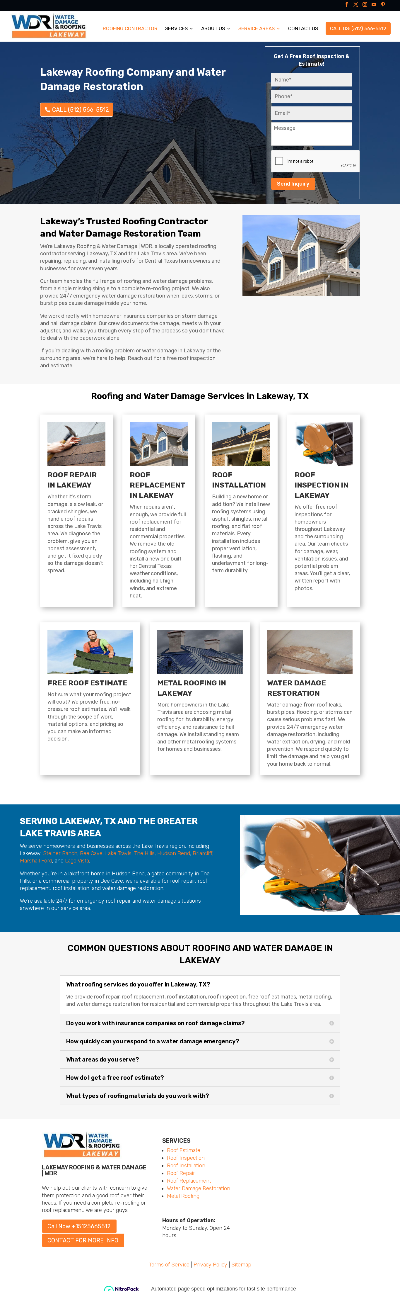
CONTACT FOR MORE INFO (82, 1240)
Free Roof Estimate (87, 683)
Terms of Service (169, 1264)
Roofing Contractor (130, 28)
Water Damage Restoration (198, 1188)
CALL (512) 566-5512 (80, 109)
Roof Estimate (183, 1150)
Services (176, 28)
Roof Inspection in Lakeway (321, 485)
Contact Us (303, 28)
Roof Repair (181, 1173)
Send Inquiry (293, 184)
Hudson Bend (173, 853)
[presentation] (315, 161)
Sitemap (241, 1264)
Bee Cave (91, 853)
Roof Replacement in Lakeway (157, 485)
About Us (213, 28)
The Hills (144, 853)
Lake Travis (118, 853)
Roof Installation (186, 1165)
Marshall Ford (36, 860)
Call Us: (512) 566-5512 (358, 28)
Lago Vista (77, 860)
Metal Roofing (183, 1196)
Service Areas (256, 28)
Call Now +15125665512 (79, 1226)
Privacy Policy (210, 1264)
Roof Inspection (186, 1158)
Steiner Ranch (60, 853)
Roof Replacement (189, 1181)
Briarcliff (202, 853)
